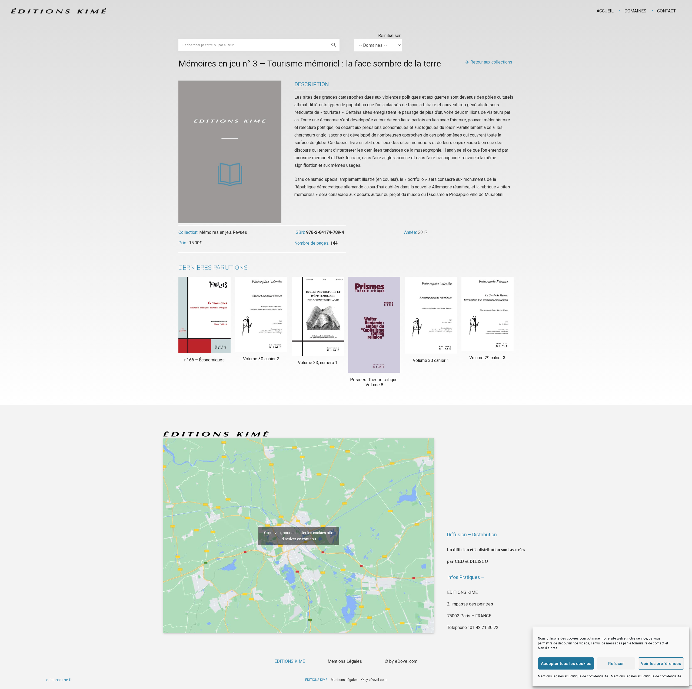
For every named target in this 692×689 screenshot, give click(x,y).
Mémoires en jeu (215, 232)
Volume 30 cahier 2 (261, 358)
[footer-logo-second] (58, 11)
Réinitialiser (389, 35)
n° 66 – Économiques (204, 359)
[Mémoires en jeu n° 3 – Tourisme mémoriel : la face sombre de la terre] (229, 84)
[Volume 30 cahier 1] (431, 315)
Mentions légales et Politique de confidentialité (573, 676)
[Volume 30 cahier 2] (261, 314)
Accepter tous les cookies (566, 663)
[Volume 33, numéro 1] (318, 316)
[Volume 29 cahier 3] (487, 314)
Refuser (616, 663)
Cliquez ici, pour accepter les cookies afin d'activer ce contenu (298, 536)
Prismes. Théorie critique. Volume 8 (374, 382)
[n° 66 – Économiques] (204, 315)
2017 (423, 232)
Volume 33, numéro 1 (318, 362)
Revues (240, 232)
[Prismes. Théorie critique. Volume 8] (374, 325)
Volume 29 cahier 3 (487, 357)
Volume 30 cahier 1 (431, 360)
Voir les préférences (661, 663)
